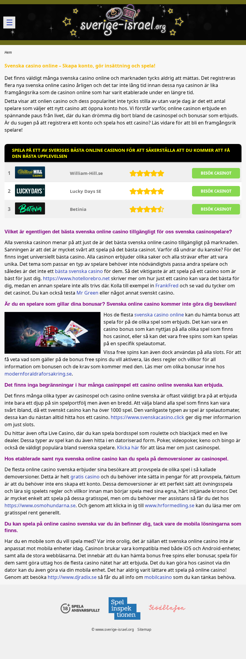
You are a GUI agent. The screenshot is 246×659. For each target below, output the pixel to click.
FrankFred (166, 285)
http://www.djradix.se (72, 577)
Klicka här (128, 447)
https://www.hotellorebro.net (76, 278)
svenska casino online (159, 314)
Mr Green (87, 292)
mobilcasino (158, 577)
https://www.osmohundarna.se (40, 505)
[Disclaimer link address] (124, 621)
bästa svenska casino (79, 271)
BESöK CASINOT (216, 173)
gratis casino (85, 476)
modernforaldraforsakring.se (38, 373)
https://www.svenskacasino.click (147, 417)
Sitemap (144, 629)
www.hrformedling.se (169, 505)
